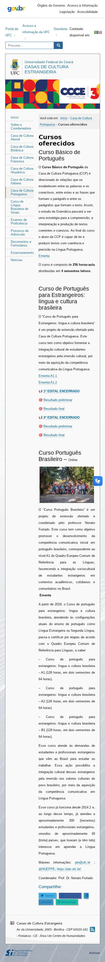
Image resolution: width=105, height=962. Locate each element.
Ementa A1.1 (48, 376)
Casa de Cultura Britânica (22, 148)
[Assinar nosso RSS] (92, 929)
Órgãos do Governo (51, 5)
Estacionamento (22, 253)
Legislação (67, 12)
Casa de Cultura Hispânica (22, 170)
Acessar (94, 953)
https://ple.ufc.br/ (69, 869)
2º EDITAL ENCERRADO (61, 417)
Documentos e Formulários (21, 243)
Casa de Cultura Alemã (22, 137)
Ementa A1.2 (48, 382)
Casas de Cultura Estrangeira (46, 69)
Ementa (44, 256)
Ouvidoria (60, 29)
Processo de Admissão (20, 232)
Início (15, 117)
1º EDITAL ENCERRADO (61, 391)
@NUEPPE (47, 869)
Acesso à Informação (82, 5)
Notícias (16, 260)
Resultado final (53, 409)
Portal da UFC (11, 32)
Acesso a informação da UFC (36, 29)
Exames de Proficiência (19, 221)
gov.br (16, 9)
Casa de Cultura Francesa (22, 159)
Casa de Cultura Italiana (22, 181)
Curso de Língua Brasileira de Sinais (19, 207)
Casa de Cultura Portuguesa (22, 192)
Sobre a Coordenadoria (21, 126)
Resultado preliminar (57, 400)
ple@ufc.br (82, 862)
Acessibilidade (87, 12)
